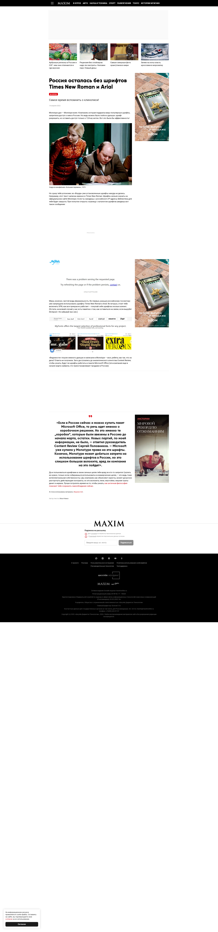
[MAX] (96, 558)
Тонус (136, 3)
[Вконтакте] (103, 558)
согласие (94, 533)
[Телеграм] (109, 558)
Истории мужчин (150, 3)
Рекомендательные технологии (102, 566)
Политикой (92, 536)
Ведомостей (78, 492)
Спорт (112, 3)
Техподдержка (122, 566)
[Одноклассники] (122, 558)
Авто (85, 3)
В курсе (77, 3)
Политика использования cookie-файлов (132, 563)
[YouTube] (115, 558)
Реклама (84, 563)
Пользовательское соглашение (102, 563)
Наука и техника (98, 3)
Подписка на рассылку (95, 530)
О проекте (75, 563)
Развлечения (124, 3)
